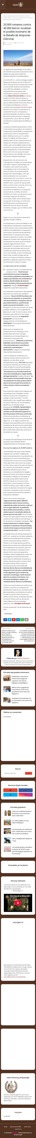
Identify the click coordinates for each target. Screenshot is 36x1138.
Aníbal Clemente (8, 43)
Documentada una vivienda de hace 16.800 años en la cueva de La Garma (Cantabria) (22, 831)
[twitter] (10, 795)
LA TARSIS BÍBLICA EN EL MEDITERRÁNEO (20, 822)
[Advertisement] (18, 1004)
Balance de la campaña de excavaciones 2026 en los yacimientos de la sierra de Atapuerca (20, 690)
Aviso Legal (27, 1126)
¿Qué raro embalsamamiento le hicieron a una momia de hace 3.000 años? (21, 813)
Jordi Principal (23, 285)
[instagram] (26, 795)
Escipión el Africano (22, 604)
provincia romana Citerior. (23, 107)
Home (5, 1126)
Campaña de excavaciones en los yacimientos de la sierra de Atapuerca (22, 700)
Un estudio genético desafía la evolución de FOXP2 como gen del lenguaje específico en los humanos (22, 850)
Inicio (5, 16)
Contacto (18, 1129)
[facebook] (26, 790)
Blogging (15, 1133)
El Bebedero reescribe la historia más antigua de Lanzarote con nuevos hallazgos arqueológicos (20, 680)
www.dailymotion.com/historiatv (15, 977)
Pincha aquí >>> (18, 891)
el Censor (27, 96)
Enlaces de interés (15, 1126)
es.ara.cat (12, 607)
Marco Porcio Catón (16, 96)
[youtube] (10, 790)
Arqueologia (11, 16)
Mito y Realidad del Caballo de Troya (22, 840)
